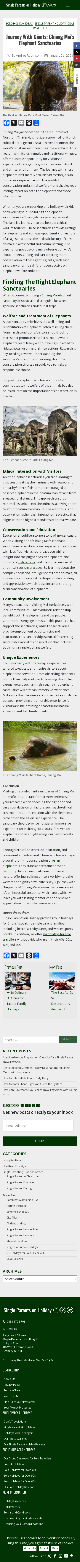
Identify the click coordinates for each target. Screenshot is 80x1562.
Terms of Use (12, 1390)
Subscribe (40, 1141)
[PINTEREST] (76, 58)
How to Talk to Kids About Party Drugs (26, 1078)
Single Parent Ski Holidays (22, 1247)
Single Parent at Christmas (23, 1176)
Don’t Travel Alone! (15, 1421)
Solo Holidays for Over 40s (20, 1470)
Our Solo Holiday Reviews (19, 1487)
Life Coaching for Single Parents (23, 1518)
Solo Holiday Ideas (19, 23)
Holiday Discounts (15, 1501)
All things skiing (16, 1223)
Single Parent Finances (20, 1182)
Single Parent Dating (19, 1188)
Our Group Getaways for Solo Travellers (27, 1458)
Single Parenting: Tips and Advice (23, 1172)
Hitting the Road (17, 1205)
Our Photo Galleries (15, 1438)
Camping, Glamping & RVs (23, 1200)
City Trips (12, 1217)
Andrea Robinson (28, 55)
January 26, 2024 (61, 55)
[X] (76, 52)
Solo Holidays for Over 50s (20, 1475)
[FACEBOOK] (76, 45)
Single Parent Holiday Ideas (54, 23)
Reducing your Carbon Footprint (23, 1524)
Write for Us (11, 1396)
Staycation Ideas (17, 1241)
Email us (11, 1329)
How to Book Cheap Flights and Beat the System (32, 1084)
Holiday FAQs (12, 1507)
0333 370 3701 (15, 1321)
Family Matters (12, 1160)
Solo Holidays (15, 1259)
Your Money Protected (17, 1407)
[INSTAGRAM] (76, 65)
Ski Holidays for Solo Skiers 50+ (25, 1253)
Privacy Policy (12, 1384)
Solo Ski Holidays (14, 1464)
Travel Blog (40, 28)
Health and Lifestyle (15, 1166)
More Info (29, 1548)
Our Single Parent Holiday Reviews (24, 1444)
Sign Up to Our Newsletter (19, 1402)
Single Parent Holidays (20, 1235)
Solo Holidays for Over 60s (20, 1481)
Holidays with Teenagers (18, 1433)
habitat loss (26, 562)
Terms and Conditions (17, 1512)
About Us (9, 1379)
